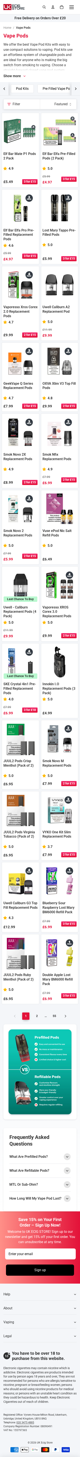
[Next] (65, 1016)
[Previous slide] (4, 88)
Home (7, 27)
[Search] (44, 7)
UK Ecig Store (44, 1442)
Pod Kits (22, 89)
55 (54, 1016)
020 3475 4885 (25, 1422)
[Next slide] (75, 88)
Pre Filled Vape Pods (58, 89)
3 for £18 (30, 710)
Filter (16, 104)
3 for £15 (30, 181)
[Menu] (71, 7)
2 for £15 (30, 334)
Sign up (40, 1270)
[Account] (53, 7)
